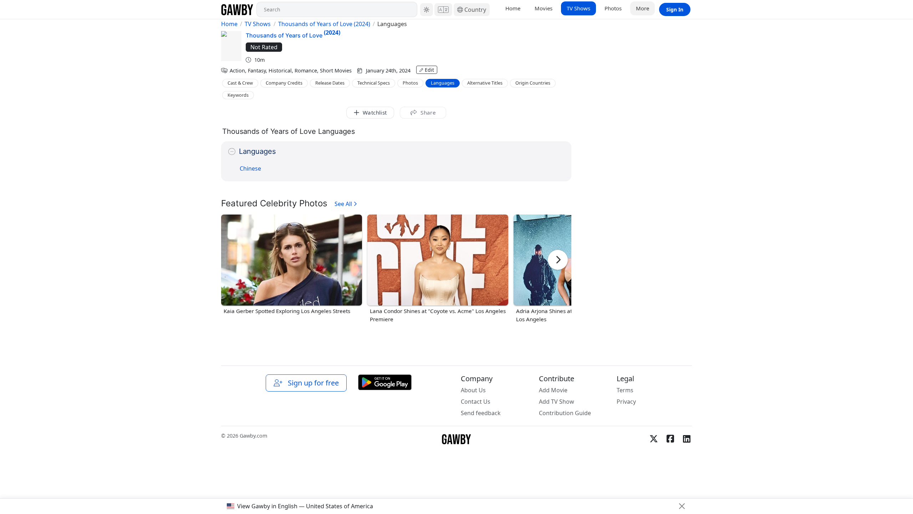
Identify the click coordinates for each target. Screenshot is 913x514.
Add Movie (553, 390)
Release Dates (330, 83)
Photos (613, 8)
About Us (473, 390)
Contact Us (475, 401)
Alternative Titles (485, 83)
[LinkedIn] (686, 439)
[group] (291, 265)
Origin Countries (532, 83)
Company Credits (284, 83)
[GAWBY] (237, 9)
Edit (429, 69)
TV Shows (578, 8)
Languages (442, 83)
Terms (625, 390)
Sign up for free (311, 383)
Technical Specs (373, 83)
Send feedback (481, 413)
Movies (543, 8)
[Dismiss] (682, 506)
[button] (426, 9)
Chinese (250, 168)
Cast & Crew (240, 83)
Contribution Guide (565, 413)
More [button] (642, 8)
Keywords (238, 95)
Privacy (626, 401)
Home (512, 8)
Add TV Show (556, 401)
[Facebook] (670, 439)
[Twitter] (653, 439)
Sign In (674, 9)
